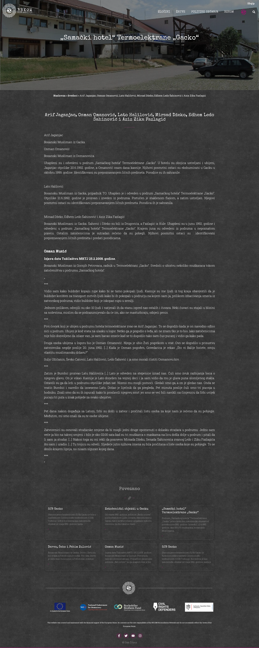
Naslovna (59, 95)
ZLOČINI (164, 11)
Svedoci (72, 95)
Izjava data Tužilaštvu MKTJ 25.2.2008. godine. (80, 259)
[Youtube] (133, 635)
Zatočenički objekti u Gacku (126, 508)
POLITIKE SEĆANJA (204, 11)
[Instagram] (140, 635)
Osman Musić (114, 546)
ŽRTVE (180, 11)
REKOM (229, 11)
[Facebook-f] (119, 635)
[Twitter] (126, 635)
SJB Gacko (55, 508)
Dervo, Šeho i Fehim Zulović (69, 546)
